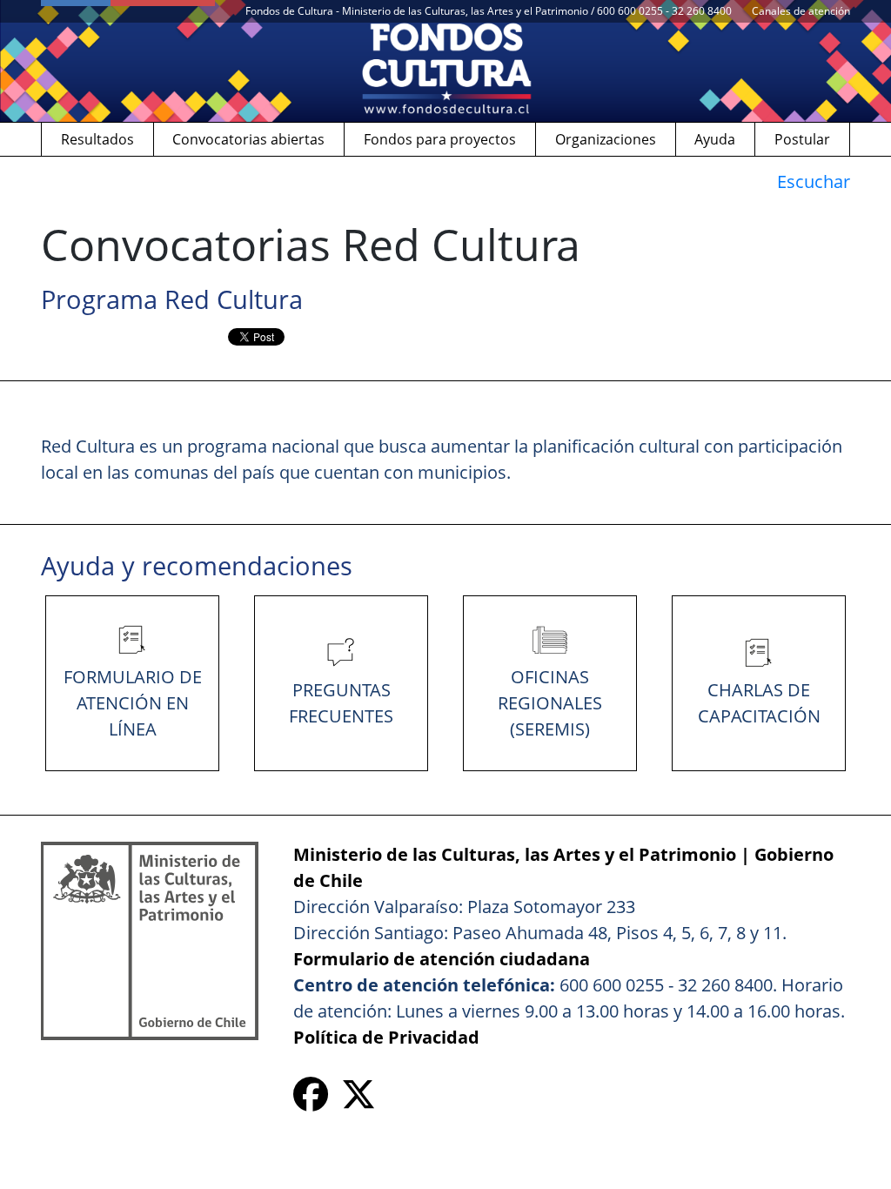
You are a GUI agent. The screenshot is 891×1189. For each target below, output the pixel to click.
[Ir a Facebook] (310, 1100)
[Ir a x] (358, 1100)
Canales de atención (801, 10)
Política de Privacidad (386, 1037)
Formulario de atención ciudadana (441, 959)
